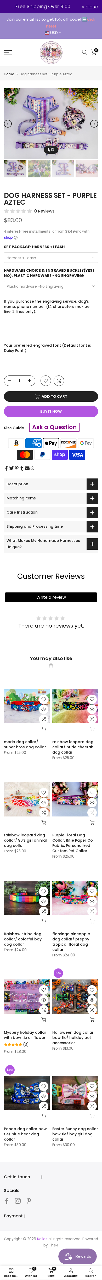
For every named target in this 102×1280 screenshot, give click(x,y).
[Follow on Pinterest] (29, 1200)
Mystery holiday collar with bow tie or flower (25, 1035)
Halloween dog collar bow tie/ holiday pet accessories (73, 1037)
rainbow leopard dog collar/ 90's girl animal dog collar (25, 840)
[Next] (94, 124)
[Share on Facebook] (6, 468)
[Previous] (8, 124)
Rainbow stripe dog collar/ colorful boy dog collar (23, 939)
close (91, 6)
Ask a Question (54, 427)
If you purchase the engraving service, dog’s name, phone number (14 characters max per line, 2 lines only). (47, 306)
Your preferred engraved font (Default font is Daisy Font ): (47, 348)
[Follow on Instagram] (18, 1200)
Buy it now (51, 411)
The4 (54, 1245)
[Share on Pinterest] (16, 468)
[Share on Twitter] (11, 468)
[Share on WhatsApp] (32, 468)
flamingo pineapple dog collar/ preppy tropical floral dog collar (71, 941)
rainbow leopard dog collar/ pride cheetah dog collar (72, 747)
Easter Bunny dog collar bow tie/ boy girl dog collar (75, 1134)
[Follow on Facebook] (7, 1200)
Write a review (51, 597)
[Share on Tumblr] (22, 468)
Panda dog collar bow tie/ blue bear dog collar (25, 1134)
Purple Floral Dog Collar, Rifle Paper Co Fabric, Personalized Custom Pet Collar (72, 842)
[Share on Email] (27, 468)
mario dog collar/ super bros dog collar (25, 744)
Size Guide (14, 428)
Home (9, 74)
